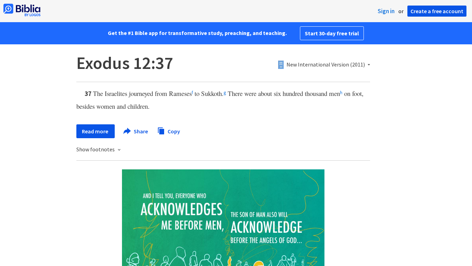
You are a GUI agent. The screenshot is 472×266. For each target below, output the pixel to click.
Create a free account (436, 11)
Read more (95, 131)
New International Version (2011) (325, 65)
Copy (173, 131)
